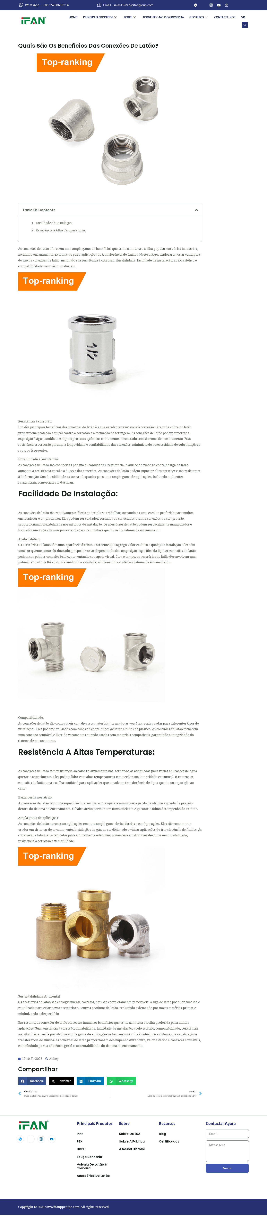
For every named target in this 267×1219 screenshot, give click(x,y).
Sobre (128, 17)
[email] (227, 5)
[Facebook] (203, 5)
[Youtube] (52, 1139)
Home (73, 17)
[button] (245, 25)
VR (243, 17)
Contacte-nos (224, 17)
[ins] (211, 5)
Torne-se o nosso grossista (163, 17)
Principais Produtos (98, 17)
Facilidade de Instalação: (54, 223)
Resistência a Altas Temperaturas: (61, 230)
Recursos (197, 17)
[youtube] (219, 5)
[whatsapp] (195, 5)
